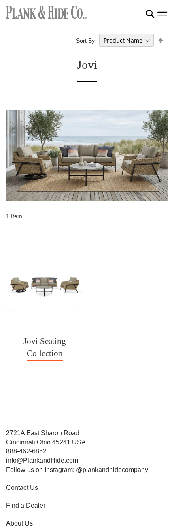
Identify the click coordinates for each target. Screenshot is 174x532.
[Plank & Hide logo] (46, 12)
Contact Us (22, 487)
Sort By (85, 40)
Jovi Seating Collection (44, 347)
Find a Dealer (25, 505)
